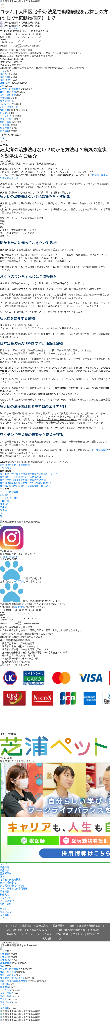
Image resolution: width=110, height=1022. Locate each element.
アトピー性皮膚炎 (9, 492)
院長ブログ (8, 128)
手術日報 (8, 98)
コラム (3, 918)
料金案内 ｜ (13, 934)
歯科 (6, 86)
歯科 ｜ (74, 925)
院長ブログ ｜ (95, 934)
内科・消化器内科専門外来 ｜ (74, 930)
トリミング (10, 116)
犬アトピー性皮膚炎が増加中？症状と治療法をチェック (28, 474)
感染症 (3, 507)
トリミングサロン (9, 498)
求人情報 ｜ (49, 938)
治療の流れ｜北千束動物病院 (15, 465)
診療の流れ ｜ (44, 925)
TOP (2, 138)
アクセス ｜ (80, 934)
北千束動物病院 (100, 450)
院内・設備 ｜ (64, 934)
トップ (5, 70)
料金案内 (7, 113)
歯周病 (3, 510)
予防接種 (4, 501)
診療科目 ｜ (29, 925)
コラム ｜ (62, 938)
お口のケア (5, 495)
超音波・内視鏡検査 (16, 89)
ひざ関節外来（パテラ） (12, 885)
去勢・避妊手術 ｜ (16, 930)
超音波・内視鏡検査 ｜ (92, 925)
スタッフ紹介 (10, 119)
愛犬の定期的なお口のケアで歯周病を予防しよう (25, 486)
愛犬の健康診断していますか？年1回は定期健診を (26, 483)
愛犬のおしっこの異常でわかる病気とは (20, 477)
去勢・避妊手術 (10, 95)
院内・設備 (10, 122)
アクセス (8, 125)
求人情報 (8, 131)
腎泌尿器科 (13, 83)
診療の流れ (8, 80)
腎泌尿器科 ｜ (61, 925)
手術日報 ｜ (97, 930)
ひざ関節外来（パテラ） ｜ (42, 930)
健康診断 (4, 504)
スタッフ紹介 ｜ (47, 934)
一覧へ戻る (5, 468)
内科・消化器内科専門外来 (14, 888)
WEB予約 (19, 581)
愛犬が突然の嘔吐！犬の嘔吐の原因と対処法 (23, 480)
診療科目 (8, 77)
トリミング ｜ (29, 934)
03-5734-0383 (10, 28)
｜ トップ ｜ (13, 925)
